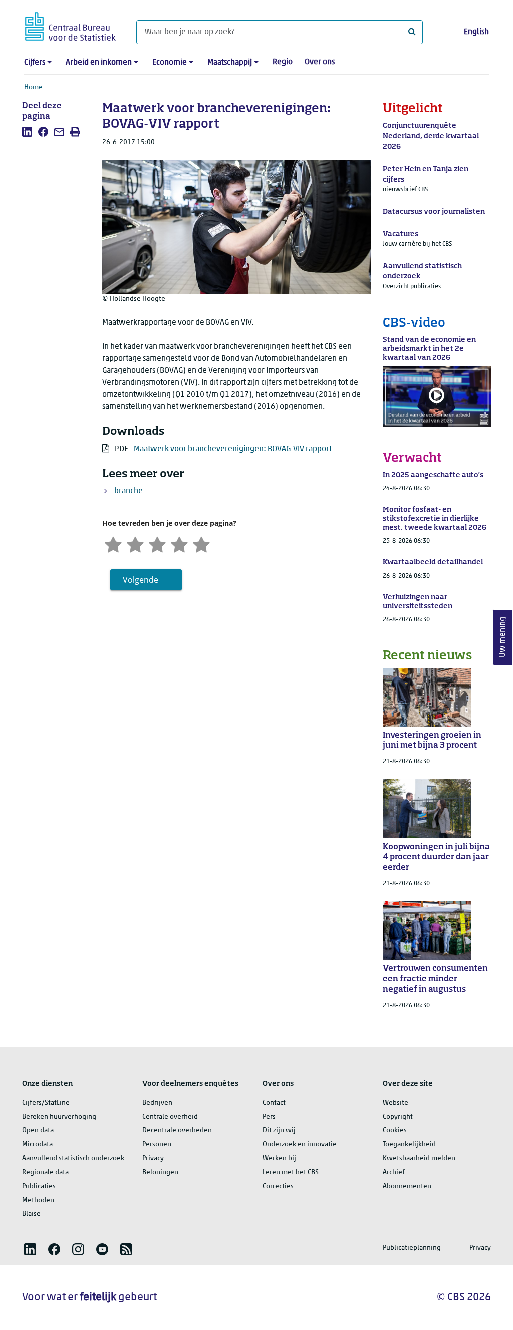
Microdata (37, 1144)
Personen (156, 1144)
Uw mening (503, 637)
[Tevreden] (179, 543)
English (476, 32)
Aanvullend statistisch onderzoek (73, 1158)
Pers (269, 1117)
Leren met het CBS (291, 1172)
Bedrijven (157, 1103)
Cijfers (34, 63)
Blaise (31, 1214)
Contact (274, 1103)
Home (33, 87)
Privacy (153, 1158)
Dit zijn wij (279, 1130)
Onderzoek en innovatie (300, 1144)
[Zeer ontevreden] (113, 543)
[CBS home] (70, 25)
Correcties (278, 1186)
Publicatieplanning (412, 1248)
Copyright (398, 1117)
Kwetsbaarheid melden (419, 1158)
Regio (283, 62)
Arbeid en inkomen (99, 63)
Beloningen (160, 1172)
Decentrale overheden (177, 1130)
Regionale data (45, 1172)
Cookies (395, 1130)
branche (128, 491)
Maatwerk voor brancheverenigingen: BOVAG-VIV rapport (233, 449)
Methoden (38, 1200)
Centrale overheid (170, 1117)
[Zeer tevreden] (201, 543)
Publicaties (39, 1186)
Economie (169, 63)
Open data (38, 1130)
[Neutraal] (157, 543)
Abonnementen (407, 1186)
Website (395, 1103)
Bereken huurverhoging (59, 1117)
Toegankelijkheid (409, 1144)
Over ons (320, 62)
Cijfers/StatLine (46, 1103)
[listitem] (27, 132)
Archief (394, 1172)
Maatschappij (229, 63)
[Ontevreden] (135, 543)
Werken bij (279, 1158)
